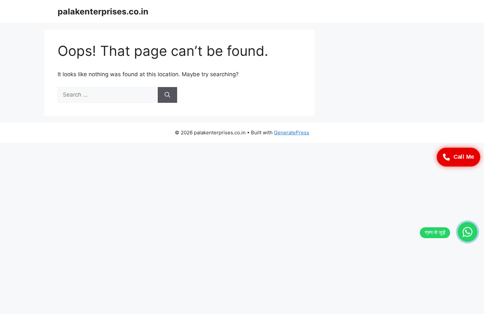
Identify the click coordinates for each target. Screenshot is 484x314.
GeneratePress (291, 132)
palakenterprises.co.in (103, 11)
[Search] (167, 95)
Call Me (463, 157)
